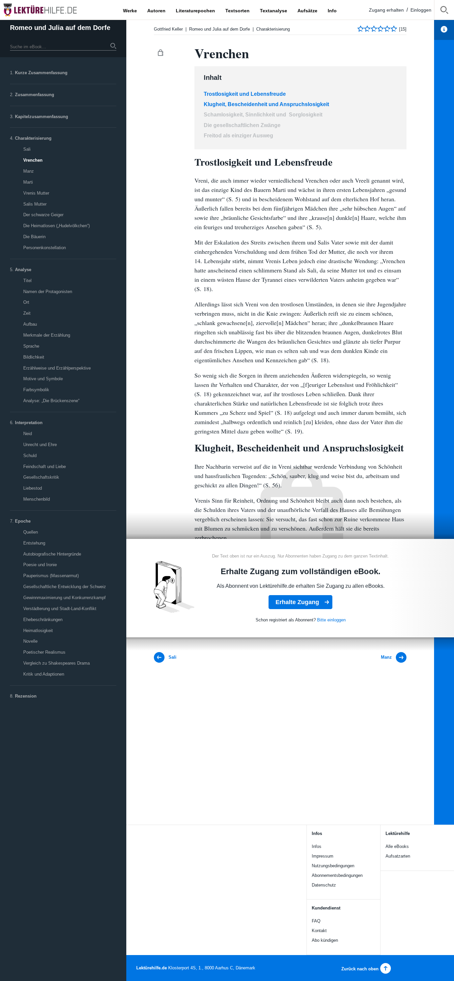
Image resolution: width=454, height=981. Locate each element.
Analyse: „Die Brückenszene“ (51, 400)
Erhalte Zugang (297, 602)
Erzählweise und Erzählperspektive (57, 368)
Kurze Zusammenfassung (41, 72)
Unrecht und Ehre (40, 444)
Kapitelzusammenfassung (41, 116)
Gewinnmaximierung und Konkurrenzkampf (64, 597)
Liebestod (32, 488)
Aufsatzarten (398, 856)
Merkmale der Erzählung (46, 335)
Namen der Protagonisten (47, 291)
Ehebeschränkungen (42, 619)
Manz (28, 171)
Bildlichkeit (33, 357)
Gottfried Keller (168, 29)
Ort (26, 302)
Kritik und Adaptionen (43, 674)
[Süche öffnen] (444, 11)
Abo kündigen (325, 940)
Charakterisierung (33, 138)
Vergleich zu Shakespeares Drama (56, 663)
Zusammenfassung (34, 94)
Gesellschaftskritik (41, 477)
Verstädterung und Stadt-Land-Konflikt (59, 608)
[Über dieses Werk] (444, 30)
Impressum (322, 856)
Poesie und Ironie (40, 564)
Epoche (23, 521)
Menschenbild (36, 499)
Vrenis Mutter (36, 193)
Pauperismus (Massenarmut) (51, 575)
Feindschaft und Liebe (44, 466)
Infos (316, 846)
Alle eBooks (397, 846)
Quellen (30, 532)
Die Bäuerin (34, 236)
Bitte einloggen (331, 619)
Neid (27, 433)
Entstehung (34, 543)
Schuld (30, 455)
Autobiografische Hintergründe (52, 554)
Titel (27, 280)
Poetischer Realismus (44, 652)
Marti (28, 182)
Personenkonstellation (44, 247)
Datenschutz (324, 885)
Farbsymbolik (36, 389)
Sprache (31, 346)
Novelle (30, 641)
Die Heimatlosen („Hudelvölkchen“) (56, 225)
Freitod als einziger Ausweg (238, 135)
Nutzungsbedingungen (333, 865)
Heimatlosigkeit (38, 630)
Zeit (27, 313)
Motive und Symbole (43, 378)
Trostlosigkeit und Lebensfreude (245, 94)
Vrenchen (33, 160)
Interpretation (29, 422)
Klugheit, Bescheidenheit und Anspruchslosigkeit (266, 104)
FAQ (316, 920)
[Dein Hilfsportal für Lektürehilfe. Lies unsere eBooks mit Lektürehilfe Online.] (46, 10)
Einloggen (420, 10)
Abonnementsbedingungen (337, 875)
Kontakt (319, 930)
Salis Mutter (35, 204)
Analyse (23, 269)
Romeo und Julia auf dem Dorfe (60, 27)
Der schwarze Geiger (43, 214)
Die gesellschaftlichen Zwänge (242, 125)
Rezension (26, 696)
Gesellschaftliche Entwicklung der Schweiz (64, 586)
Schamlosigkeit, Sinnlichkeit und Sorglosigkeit (263, 114)
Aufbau (30, 324)
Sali (27, 149)
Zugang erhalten (386, 10)
